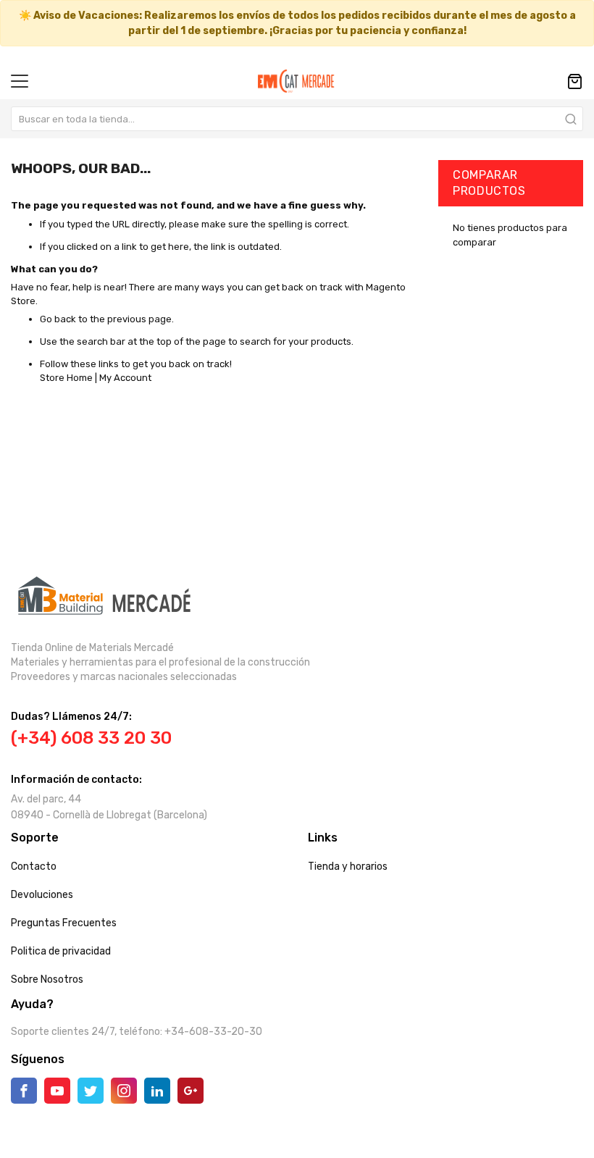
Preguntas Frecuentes (64, 923)
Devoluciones (42, 895)
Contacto (34, 866)
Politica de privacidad (61, 951)
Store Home (66, 377)
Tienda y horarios (348, 866)
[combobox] (297, 118)
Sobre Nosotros (47, 979)
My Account (125, 377)
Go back (58, 319)
